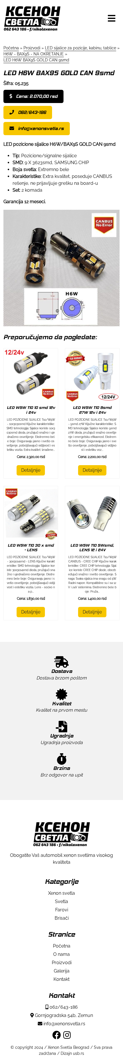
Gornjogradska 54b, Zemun (63, 1015)
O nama (61, 954)
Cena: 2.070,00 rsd (36, 96)
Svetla (61, 901)
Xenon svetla (61, 893)
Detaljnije (30, 470)
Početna (61, 946)
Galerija (62, 971)
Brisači (62, 918)
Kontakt (61, 979)
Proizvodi (62, 962)
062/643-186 (31, 112)
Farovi (61, 910)
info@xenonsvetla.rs (40, 128)
